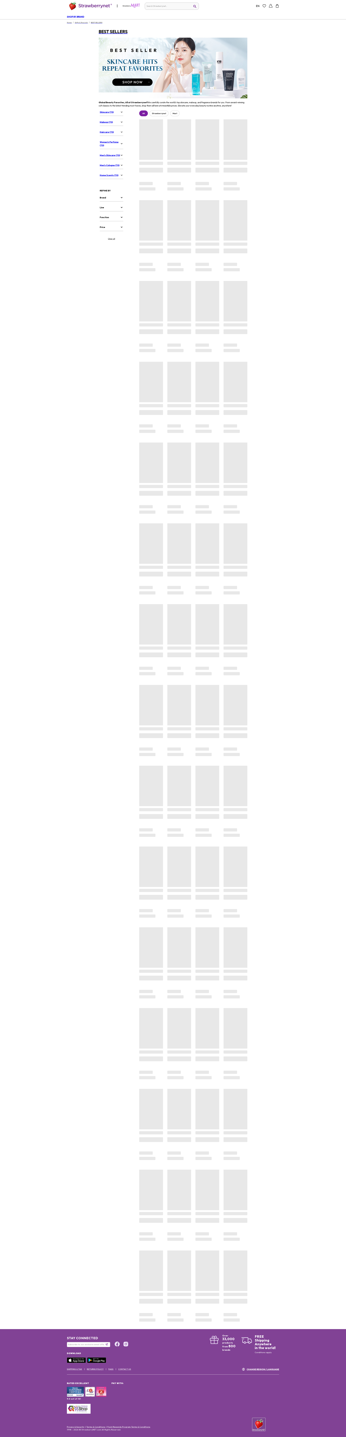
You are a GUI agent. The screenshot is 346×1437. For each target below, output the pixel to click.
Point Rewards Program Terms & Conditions (128, 1427)
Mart (175, 113)
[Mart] (131, 7)
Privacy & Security (75, 1427)
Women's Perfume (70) (109, 144)
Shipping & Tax (74, 1369)
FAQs (111, 1369)
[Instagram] (126, 1344)
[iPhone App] (77, 1362)
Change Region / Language (263, 1369)
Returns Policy (95, 1369)
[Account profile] (271, 6)
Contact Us (124, 1369)
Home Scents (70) (109, 175)
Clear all (111, 239)
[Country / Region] (258, 6)
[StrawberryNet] (89, 6)
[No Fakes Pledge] (101, 1394)
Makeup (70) (106, 122)
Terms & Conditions (95, 1427)
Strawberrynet (159, 113)
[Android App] (97, 1362)
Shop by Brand (75, 16)
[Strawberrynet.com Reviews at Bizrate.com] (75, 1396)
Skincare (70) (107, 112)
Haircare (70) (107, 132)
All (143, 113)
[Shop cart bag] (277, 6)
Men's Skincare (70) (110, 155)
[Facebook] (117, 1344)
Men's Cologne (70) (109, 165)
